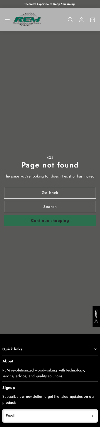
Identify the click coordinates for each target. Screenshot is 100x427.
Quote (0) (96, 316)
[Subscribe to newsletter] (92, 416)
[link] (81, 19)
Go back (50, 192)
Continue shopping (50, 220)
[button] (7, 19)
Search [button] (50, 206)
